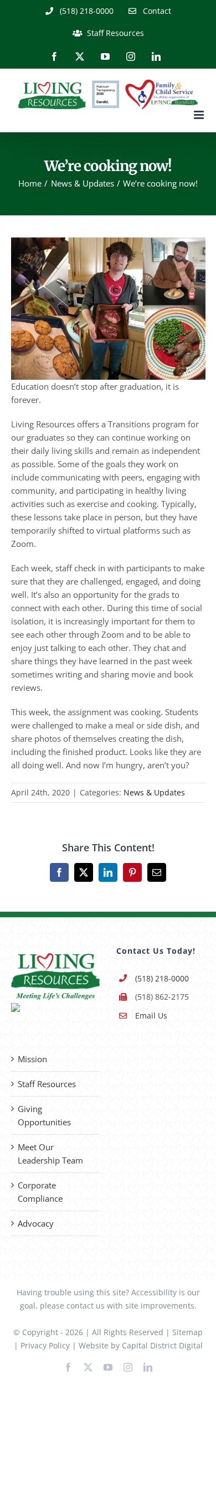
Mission (32, 1058)
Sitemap (187, 1332)
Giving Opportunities (44, 1115)
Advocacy (36, 1223)
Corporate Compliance (40, 1192)
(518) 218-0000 (162, 978)
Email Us (151, 1015)
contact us (85, 1305)
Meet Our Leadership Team (50, 1153)
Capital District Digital (162, 1345)
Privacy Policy (45, 1345)
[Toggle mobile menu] (199, 115)
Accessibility (154, 1292)
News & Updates (154, 792)
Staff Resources (47, 1083)
